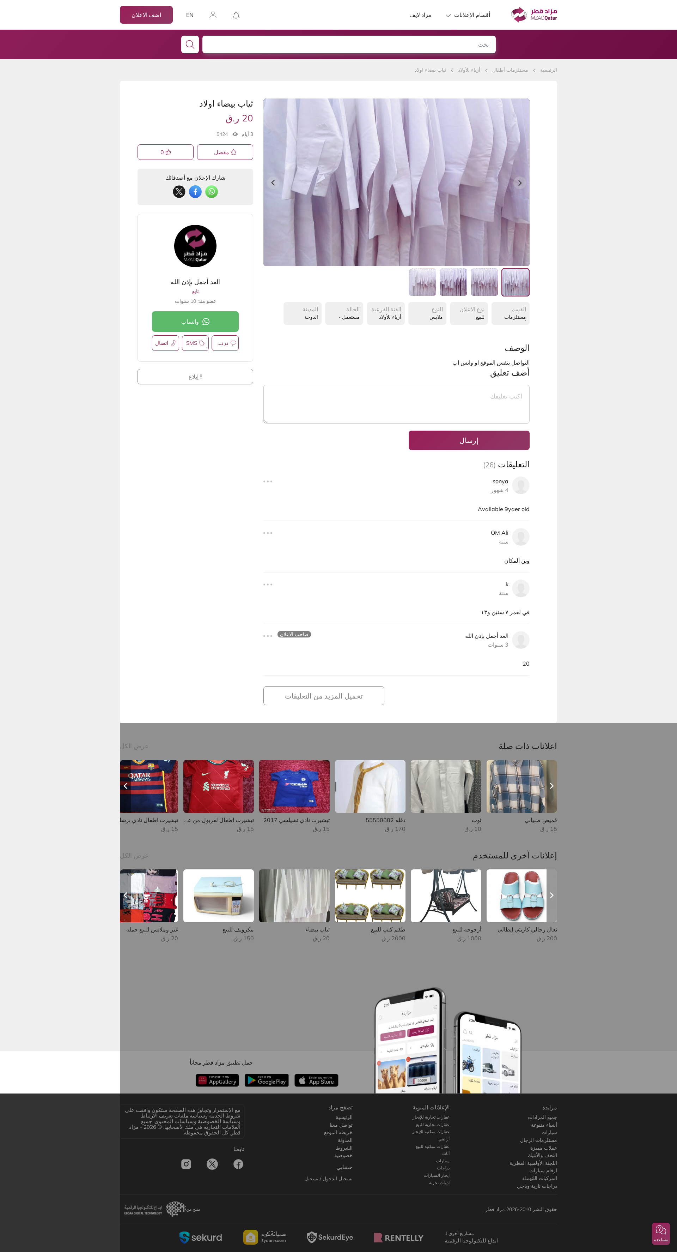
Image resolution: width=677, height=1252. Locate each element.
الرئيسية (548, 70)
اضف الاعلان (146, 14)
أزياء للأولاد (469, 70)
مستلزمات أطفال (510, 70)
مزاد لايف (420, 14)
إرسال (468, 440)
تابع (195, 291)
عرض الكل (134, 746)
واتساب (190, 321)
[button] (661, 1234)
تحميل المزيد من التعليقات (324, 695)
